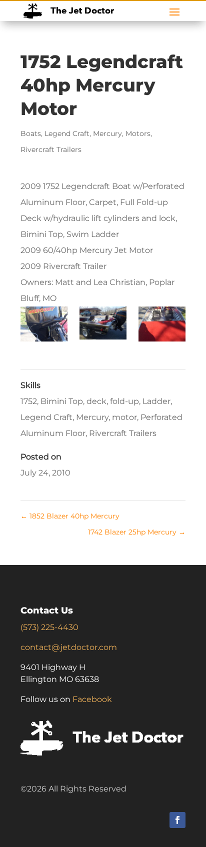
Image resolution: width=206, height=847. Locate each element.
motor (124, 417)
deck (96, 401)
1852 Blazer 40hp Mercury (70, 516)
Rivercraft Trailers (51, 149)
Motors (138, 133)
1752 (28, 401)
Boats (30, 133)
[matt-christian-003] (103, 325)
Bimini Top (61, 401)
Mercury (107, 133)
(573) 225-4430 (49, 627)
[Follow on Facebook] (178, 820)
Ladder (156, 401)
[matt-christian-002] (43, 326)
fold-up (124, 401)
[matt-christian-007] (161, 326)
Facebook (92, 699)
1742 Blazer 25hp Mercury (137, 532)
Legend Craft (67, 133)
